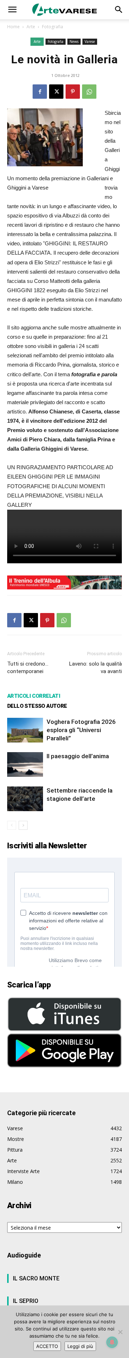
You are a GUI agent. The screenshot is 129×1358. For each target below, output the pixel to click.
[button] (12, 9)
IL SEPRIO (25, 1301)
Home (13, 27)
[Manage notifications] (112, 1342)
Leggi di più (80, 1346)
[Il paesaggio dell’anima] (25, 764)
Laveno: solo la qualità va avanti (95, 668)
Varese (90, 41)
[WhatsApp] (89, 91)
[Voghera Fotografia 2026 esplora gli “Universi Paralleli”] (25, 730)
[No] (120, 1331)
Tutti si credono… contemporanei (27, 668)
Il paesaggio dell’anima (78, 756)
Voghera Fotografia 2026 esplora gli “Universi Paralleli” (81, 730)
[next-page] (23, 825)
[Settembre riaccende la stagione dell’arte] (25, 798)
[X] (56, 91)
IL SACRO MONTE (36, 1278)
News (74, 41)
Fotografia (52, 27)
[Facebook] (40, 91)
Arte (31, 27)
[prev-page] (11, 825)
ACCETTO (47, 1346)
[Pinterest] (73, 91)
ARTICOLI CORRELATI (33, 696)
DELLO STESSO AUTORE (37, 706)
